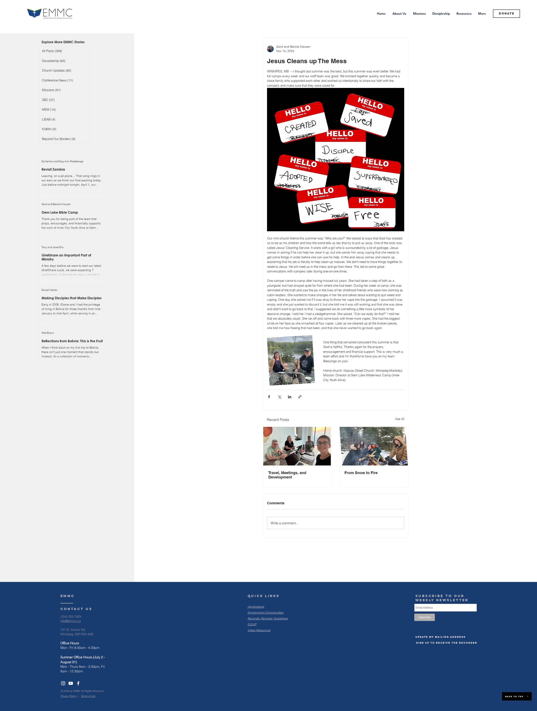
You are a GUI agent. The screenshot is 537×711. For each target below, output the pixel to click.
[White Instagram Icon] (63, 683)
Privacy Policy (68, 696)
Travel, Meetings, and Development (287, 475)
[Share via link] (300, 397)
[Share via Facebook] (269, 397)
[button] (440, 637)
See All (399, 419)
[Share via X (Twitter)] (279, 397)
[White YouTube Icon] (70, 683)
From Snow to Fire (361, 473)
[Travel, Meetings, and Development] (297, 446)
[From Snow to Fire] (373, 446)
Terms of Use (88, 696)
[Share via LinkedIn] (290, 397)
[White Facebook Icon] (78, 683)
